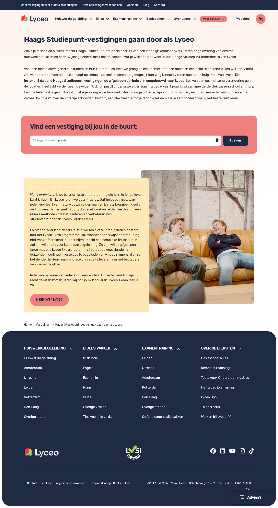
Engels (88, 368)
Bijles (100, 19)
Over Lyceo (47, 483)
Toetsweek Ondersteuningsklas (225, 378)
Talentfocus (210, 407)
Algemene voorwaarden (71, 483)
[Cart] (261, 19)
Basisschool (155, 19)
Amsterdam (33, 368)
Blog (146, 5)
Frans (87, 387)
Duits (87, 397)
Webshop (243, 19)
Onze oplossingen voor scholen (102, 5)
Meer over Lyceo (49, 299)
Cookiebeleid (121, 483)
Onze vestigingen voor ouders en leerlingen (49, 5)
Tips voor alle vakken (99, 417)
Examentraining (125, 19)
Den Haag (31, 407)
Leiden (29, 387)
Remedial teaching (215, 368)
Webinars (133, 5)
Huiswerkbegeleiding (71, 19)
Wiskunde (90, 358)
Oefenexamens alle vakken (162, 417)
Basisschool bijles (214, 358)
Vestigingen (43, 324)
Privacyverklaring (100, 483)
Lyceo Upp (209, 397)
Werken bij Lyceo (214, 417)
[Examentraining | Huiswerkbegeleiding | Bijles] (35, 19)
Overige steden (35, 417)
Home (28, 324)
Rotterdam (32, 397)
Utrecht (30, 378)
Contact (159, 5)
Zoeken (235, 140)
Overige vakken (94, 407)
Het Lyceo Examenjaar (218, 387)
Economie (90, 378)
